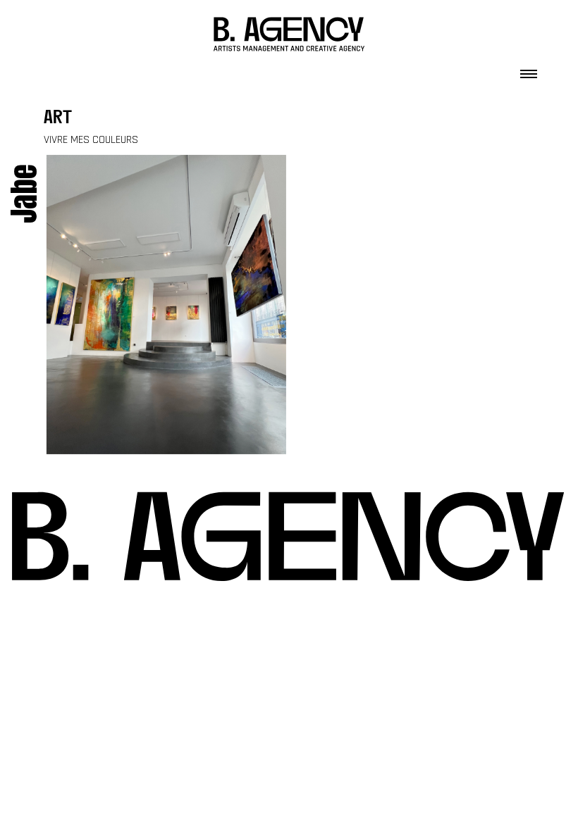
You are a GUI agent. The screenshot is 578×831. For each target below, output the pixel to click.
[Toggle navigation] (528, 69)
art (58, 118)
